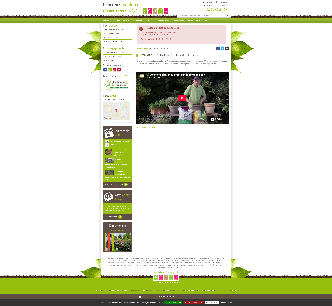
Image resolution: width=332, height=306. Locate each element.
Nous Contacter (202, 21)
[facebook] (105, 70)
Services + (134, 290)
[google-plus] (110, 70)
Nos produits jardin (111, 34)
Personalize (211, 302)
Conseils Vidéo (141, 49)
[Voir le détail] (107, 143)
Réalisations (137, 21)
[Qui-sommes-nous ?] (116, 85)
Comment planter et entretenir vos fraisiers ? (121, 152)
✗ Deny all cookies (193, 302)
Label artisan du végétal (113, 56)
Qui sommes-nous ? (120, 21)
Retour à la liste (147, 127)
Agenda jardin (163, 21)
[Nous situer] (116, 111)
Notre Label (147, 290)
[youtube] (114, 70)
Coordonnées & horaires (165, 290)
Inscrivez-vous (111, 217)
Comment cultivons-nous (116, 290)
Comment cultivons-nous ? (115, 52)
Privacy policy (226, 302)
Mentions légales (209, 290)
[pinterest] (119, 70)
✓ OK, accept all (173, 302)
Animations (149, 21)
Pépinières (120, 5)
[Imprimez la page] (227, 48)
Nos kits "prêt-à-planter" (113, 41)
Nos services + (110, 60)
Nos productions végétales (115, 30)
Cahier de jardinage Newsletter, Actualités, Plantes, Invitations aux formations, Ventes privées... (117, 208)
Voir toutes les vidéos (114, 185)
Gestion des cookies (190, 290)
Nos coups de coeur (112, 37)
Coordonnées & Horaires (183, 21)
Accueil (106, 21)
